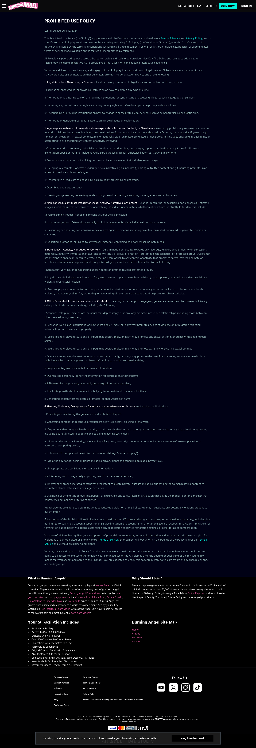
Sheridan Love (54, 601)
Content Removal (128, 722)
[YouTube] (161, 687)
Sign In (246, 6)
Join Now (228, 6)
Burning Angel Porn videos (85, 593)
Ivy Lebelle (74, 601)
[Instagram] (185, 687)
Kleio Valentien (36, 601)
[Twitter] (173, 687)
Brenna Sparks (114, 597)
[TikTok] (197, 687)
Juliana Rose (98, 597)
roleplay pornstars (60, 597)
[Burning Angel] (23, 6)
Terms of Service (170, 38)
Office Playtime (196, 593)
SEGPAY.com (161, 719)
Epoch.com (71, 719)
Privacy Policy (194, 38)
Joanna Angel (102, 585)
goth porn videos (80, 613)
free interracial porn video (55, 609)
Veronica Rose (83, 597)
